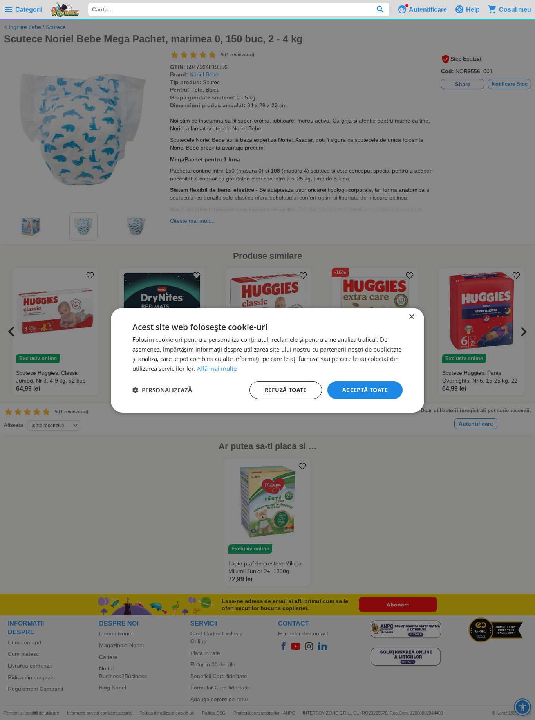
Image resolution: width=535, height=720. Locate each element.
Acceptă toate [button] (365, 389)
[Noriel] (65, 9)
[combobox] (239, 9)
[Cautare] (380, 9)
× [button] (411, 316)
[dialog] (267, 359)
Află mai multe (217, 368)
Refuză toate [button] (286, 389)
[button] (162, 390)
